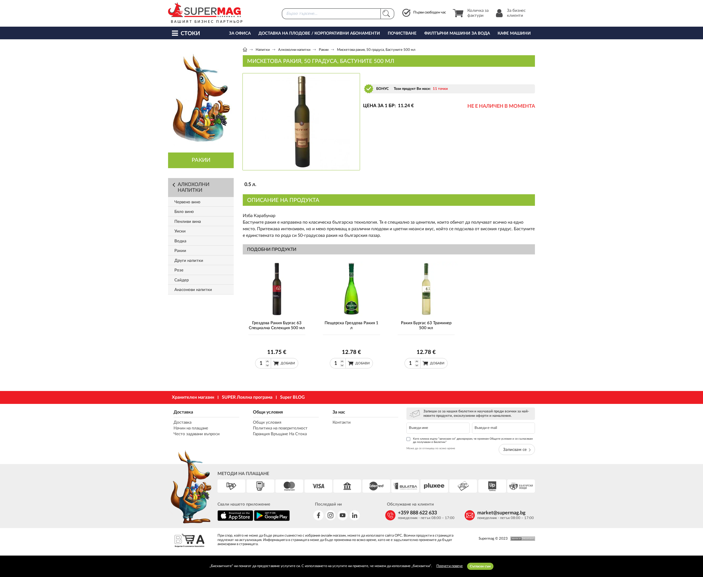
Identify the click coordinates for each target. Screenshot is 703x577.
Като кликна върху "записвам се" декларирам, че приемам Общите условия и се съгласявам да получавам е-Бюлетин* (473, 440)
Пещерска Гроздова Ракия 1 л (351, 325)
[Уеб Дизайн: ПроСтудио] (521, 539)
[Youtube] (342, 515)
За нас (339, 412)
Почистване (402, 33)
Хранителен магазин (193, 397)
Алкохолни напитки (294, 50)
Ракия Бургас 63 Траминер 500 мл (426, 325)
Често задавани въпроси (197, 434)
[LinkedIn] (355, 515)
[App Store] (235, 520)
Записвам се (515, 450)
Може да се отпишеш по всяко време (430, 448)
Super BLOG (292, 397)
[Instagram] (330, 515)
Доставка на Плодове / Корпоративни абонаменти (319, 33)
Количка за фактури (478, 13)
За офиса (240, 33)
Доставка (183, 412)
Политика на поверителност (280, 428)
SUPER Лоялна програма (247, 397)
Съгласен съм (480, 566)
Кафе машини (514, 33)
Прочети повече (449, 566)
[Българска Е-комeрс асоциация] (189, 541)
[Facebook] (318, 515)
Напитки (263, 50)
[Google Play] (272, 520)
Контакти (342, 422)
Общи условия (268, 412)
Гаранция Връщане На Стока (280, 434)
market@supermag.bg (501, 513)
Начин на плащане (191, 428)
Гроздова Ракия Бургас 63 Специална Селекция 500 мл (277, 325)
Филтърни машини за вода (457, 33)
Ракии (323, 50)
